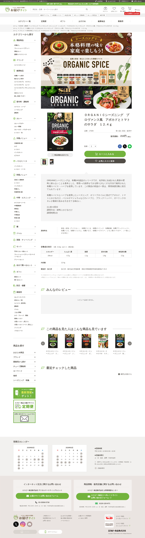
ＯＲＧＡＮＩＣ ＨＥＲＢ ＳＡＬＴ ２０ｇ (102, 352)
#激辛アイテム (44, 15)
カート (130, 11)
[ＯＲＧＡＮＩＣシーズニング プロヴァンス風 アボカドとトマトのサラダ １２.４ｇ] (44, 161)
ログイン (105, 11)
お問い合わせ (138, 1)
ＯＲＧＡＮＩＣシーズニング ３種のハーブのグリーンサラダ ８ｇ (52, 352)
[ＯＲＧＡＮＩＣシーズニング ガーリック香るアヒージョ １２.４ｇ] (86, 341)
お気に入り (114, 11)
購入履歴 (122, 11)
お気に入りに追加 (107, 161)
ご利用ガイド (125, 1)
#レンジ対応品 (92, 15)
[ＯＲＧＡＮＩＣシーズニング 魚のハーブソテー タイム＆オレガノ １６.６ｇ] (120, 341)
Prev (43, 343)
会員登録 (99, 1)
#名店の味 (68, 15)
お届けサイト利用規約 (84, 516)
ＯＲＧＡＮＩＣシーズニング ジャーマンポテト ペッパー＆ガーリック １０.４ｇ (69, 352)
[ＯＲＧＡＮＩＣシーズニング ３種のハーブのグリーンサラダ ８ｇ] (53, 341)
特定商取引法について (49, 518)
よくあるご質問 (82, 518)
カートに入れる (106, 154)
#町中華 (102, 15)
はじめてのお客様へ (66, 516)
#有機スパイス (56, 15)
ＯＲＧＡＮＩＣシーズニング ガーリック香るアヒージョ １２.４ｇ (85, 352)
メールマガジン (65, 520)
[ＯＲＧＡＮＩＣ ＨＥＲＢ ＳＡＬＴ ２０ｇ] (103, 341)
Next (130, 343)
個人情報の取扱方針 (66, 518)
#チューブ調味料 (79, 15)
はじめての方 (112, 1)
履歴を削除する (126, 374)
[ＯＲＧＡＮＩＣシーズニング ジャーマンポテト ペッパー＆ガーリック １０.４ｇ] (69, 341)
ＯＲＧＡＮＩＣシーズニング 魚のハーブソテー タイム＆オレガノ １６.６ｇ (119, 352)
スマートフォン (52, 532)
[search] (86, 9)
